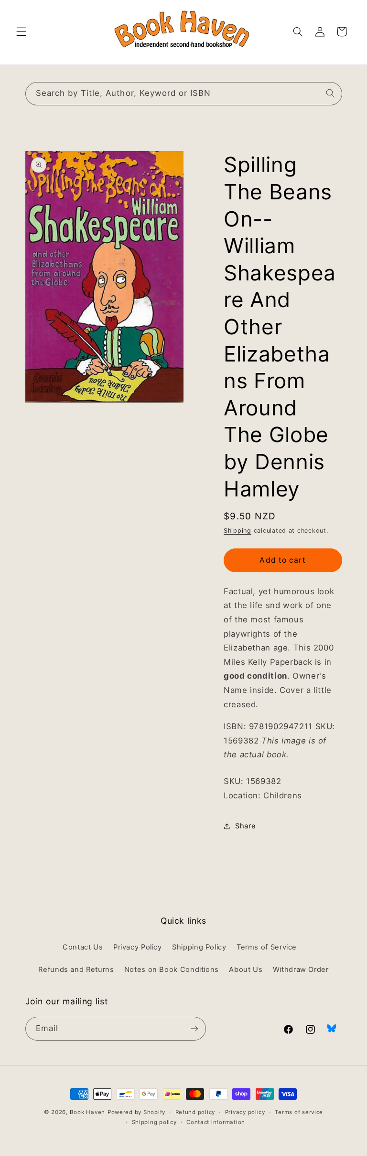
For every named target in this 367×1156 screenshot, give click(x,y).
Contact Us (83, 947)
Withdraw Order (301, 969)
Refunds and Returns (76, 969)
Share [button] (245, 826)
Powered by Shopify (136, 1112)
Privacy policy (245, 1112)
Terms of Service (267, 947)
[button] (21, 31)
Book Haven (87, 1112)
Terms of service (299, 1112)
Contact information (215, 1122)
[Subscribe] (194, 1028)
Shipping (237, 530)
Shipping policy (154, 1122)
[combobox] (184, 94)
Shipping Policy (199, 947)
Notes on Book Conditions (171, 969)
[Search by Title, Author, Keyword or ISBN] (330, 93)
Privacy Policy (137, 947)
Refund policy (195, 1112)
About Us (245, 969)
